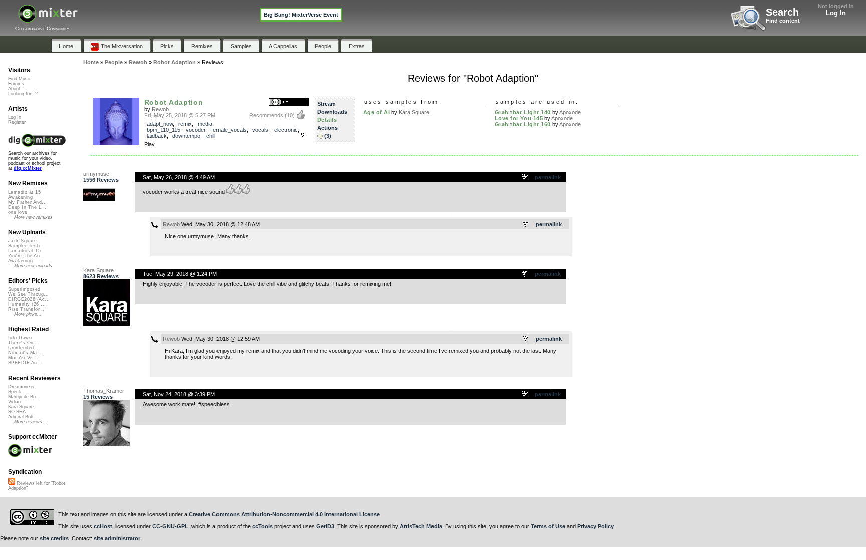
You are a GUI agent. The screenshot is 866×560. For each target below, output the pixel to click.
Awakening (20, 197)
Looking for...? (23, 93)
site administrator (117, 538)
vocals (260, 130)
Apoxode (570, 112)
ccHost (103, 526)
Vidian (14, 401)
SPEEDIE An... (25, 362)
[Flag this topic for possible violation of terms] (525, 177)
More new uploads (33, 265)
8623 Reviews (101, 276)
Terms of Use (548, 526)
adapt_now (160, 124)
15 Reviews (98, 397)
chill (210, 136)
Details (327, 120)
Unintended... (23, 347)
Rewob (160, 109)
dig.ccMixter (28, 168)
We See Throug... (28, 294)
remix (185, 124)
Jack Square (22, 240)
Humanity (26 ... (27, 304)
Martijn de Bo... (24, 396)
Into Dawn (20, 337)
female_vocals (229, 130)
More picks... (28, 314)
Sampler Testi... (26, 245)
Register (17, 122)
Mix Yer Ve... (23, 357)
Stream (326, 104)
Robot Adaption (173, 102)
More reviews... (30, 421)
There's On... (23, 342)
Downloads (332, 112)
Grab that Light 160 (523, 124)
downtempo (186, 136)
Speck (14, 391)
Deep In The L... (27, 207)
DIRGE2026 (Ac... (29, 299)
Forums (16, 83)
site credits (54, 538)
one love (18, 212)
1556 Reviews (101, 180)
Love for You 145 (519, 118)
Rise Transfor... (26, 309)
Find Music (19, 78)
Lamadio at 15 (24, 192)
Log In (836, 13)
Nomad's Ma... (25, 352)
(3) (327, 136)
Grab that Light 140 (523, 112)
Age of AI (376, 112)
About (14, 88)
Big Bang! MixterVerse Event (301, 15)
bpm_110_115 (163, 130)
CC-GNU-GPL (170, 526)
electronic (286, 130)
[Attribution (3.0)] (289, 102)
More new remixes (33, 217)
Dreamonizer (21, 386)
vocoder (195, 130)
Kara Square (414, 112)
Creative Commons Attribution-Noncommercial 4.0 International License (284, 514)
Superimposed (24, 289)
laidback (157, 136)
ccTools (262, 526)
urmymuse (96, 174)
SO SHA (17, 411)
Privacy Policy (595, 526)
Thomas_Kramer (103, 391)
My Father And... (27, 202)
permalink (548, 177)
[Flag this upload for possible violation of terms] (303, 136)
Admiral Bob (20, 416)
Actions (327, 128)
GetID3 (325, 526)
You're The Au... (26, 255)
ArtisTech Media (421, 526)
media (205, 124)
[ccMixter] (48, 19)
